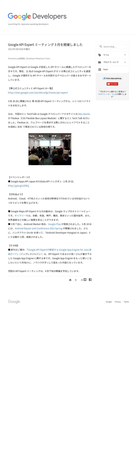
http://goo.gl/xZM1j (18, 185)
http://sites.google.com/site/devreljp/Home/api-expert (38, 92)
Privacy (118, 301)
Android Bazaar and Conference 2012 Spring (38, 228)
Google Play (54, 224)
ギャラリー (20, 215)
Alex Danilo (84, 114)
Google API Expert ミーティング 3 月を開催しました (45, 44)
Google (109, 301)
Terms (126, 301)
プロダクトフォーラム (112, 93)
